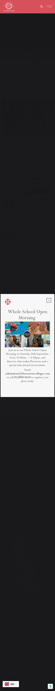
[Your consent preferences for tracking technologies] (50, 686)
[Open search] (41, 6)
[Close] (49, 300)
